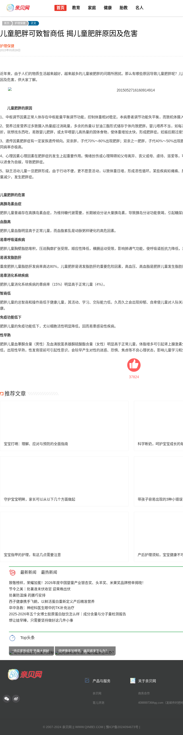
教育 (76, 8)
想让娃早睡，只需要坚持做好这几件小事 (41, 620)
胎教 (124, 8)
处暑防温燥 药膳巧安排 (27, 595)
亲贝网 (97, 693)
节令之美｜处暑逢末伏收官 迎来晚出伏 (40, 589)
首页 (60, 8)
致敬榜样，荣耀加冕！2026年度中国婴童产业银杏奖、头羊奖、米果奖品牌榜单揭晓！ (77, 583)
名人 (139, 8)
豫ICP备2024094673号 (122, 727)
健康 (108, 8)
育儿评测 (98, 702)
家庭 (92, 8)
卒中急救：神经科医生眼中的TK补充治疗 (41, 608)
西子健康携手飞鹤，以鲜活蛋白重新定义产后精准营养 (52, 601)
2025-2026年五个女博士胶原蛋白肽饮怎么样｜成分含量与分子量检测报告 (67, 614)
